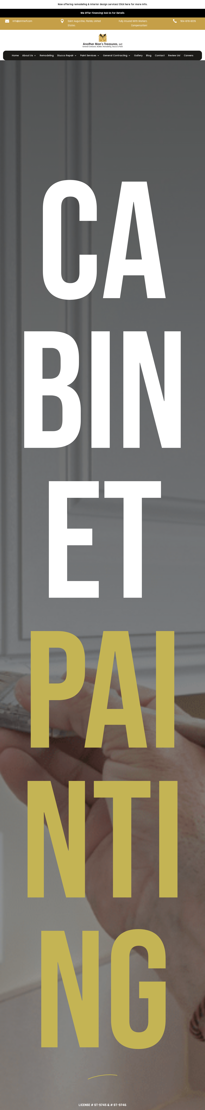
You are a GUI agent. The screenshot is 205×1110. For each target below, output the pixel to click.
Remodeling (47, 55)
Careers (188, 55)
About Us (27, 55)
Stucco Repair (65, 55)
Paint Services (88, 55)
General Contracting (115, 55)
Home (15, 55)
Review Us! (174, 55)
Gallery (138, 55)
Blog (148, 55)
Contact (160, 55)
